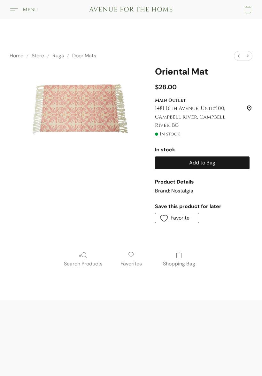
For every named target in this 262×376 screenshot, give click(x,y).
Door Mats (84, 55)
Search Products (83, 263)
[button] (131, 9)
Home (16, 55)
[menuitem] (238, 56)
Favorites (131, 263)
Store (38, 55)
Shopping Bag (179, 263)
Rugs (58, 55)
